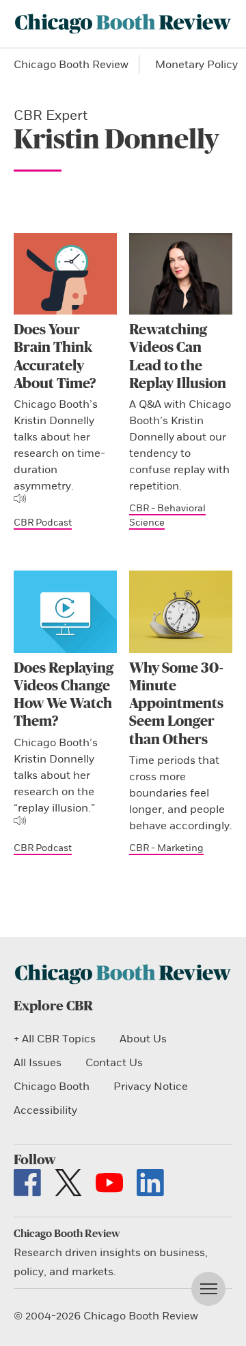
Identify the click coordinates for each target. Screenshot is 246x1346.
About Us (143, 1039)
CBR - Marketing (166, 848)
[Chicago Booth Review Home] (123, 23)
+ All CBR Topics (55, 1039)
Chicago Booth (52, 1086)
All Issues (38, 1063)
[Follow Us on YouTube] (109, 1182)
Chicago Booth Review (71, 65)
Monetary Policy (196, 64)
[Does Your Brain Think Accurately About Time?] (65, 274)
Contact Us (114, 1063)
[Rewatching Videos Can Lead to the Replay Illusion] (180, 274)
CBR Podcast (43, 522)
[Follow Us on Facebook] (27, 1182)
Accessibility (45, 1110)
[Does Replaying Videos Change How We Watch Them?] (65, 611)
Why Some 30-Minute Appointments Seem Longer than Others (176, 704)
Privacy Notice (150, 1086)
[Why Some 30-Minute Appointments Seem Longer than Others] (180, 611)
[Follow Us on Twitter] (68, 1182)
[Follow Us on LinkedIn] (150, 1182)
